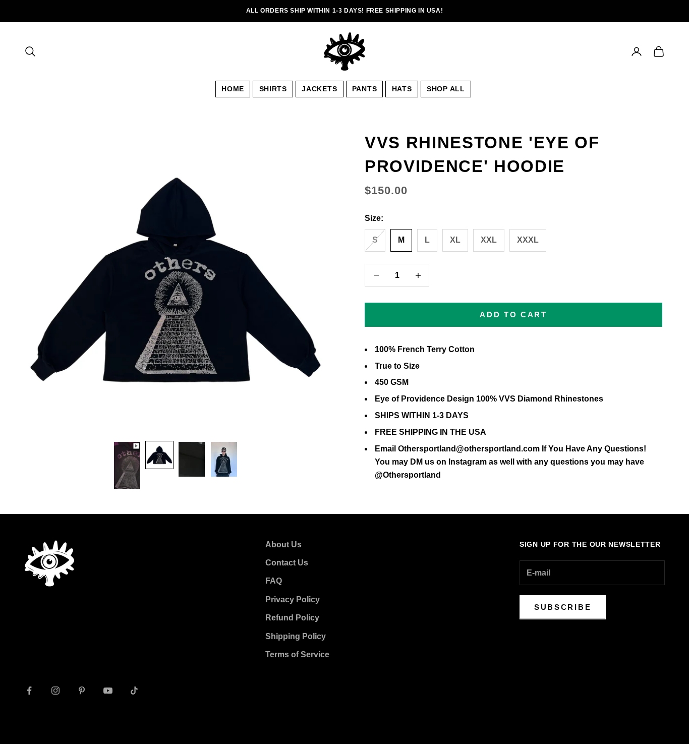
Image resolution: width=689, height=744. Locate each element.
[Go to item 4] (224, 459)
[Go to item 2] (159, 455)
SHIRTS (273, 89)
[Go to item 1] (127, 465)
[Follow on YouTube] (108, 690)
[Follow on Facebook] (29, 690)
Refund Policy (292, 617)
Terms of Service (297, 654)
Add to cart (513, 314)
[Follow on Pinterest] (82, 690)
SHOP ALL (446, 89)
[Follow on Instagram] (55, 690)
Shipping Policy (295, 636)
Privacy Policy (292, 599)
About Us (283, 544)
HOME (232, 89)
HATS (402, 89)
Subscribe (562, 607)
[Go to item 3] (192, 459)
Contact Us (286, 562)
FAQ (273, 581)
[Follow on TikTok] (134, 690)
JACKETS (319, 89)
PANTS (364, 89)
